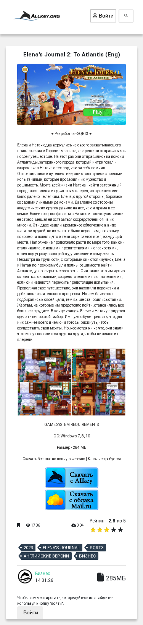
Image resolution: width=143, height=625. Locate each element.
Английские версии (46, 556)
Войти (105, 16)
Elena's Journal (61, 547)
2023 (28, 547)
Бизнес (87, 556)
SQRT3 (96, 547)
